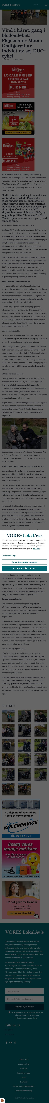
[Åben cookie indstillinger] (2, 1100)
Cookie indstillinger (9, 555)
